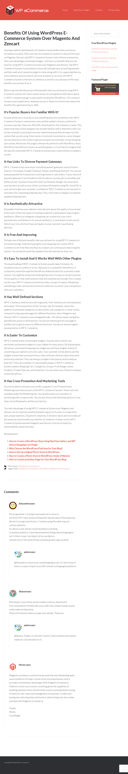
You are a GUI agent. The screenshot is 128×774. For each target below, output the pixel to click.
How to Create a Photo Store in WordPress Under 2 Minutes (39, 455)
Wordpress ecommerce (29, 466)
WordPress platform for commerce (55, 468)
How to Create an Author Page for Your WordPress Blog (37, 459)
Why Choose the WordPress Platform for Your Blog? (36, 448)
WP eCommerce (27, 10)
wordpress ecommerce (29, 468)
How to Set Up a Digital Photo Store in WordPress (34, 452)
